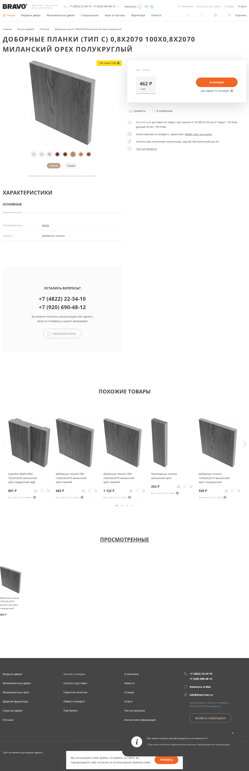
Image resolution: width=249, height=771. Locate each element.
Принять (166, 759)
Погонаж (8, 720)
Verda (45, 225)
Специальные (89, 15)
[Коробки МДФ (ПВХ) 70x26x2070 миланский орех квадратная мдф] (29, 466)
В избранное (164, 111)
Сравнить (139, 111)
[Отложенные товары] (201, 15)
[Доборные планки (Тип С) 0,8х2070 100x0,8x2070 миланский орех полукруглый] (62, 144)
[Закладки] (42, 491)
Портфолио (70, 710)
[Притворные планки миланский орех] (159, 466)
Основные (12, 204)
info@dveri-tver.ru (201, 695)
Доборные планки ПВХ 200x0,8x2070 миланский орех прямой (118, 478)
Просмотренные (124, 539)
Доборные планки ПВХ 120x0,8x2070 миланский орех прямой (71, 478)
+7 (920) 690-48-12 (104, 6)
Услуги (242, 6)
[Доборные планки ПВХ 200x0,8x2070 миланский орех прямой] (122, 466)
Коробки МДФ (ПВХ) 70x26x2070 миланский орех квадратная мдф (22, 478)
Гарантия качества (75, 692)
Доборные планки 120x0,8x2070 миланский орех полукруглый (214, 478)
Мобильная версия (13, 756)
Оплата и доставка (208, 6)
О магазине (131, 674)
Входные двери (30, 15)
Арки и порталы (115, 15)
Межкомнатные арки (16, 692)
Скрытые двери (12, 710)
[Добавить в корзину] (48, 491)
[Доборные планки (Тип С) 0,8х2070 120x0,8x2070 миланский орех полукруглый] (218, 466)
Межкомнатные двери (61, 15)
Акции (11, 15)
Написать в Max (64, 333)
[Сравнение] (36, 491)
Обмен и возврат (74, 701)
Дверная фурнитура (15, 701)
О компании (185, 6)
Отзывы (229, 6)
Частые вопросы (146, 149)
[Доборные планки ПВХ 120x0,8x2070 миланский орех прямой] (75, 466)
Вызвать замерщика (210, 718)
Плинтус (156, 15)
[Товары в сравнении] (215, 15)
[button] (146, 85)
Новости (129, 683)
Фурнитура (138, 15)
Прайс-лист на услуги (198, 134)
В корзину (216, 82)
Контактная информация (140, 720)
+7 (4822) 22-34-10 (80, 6)
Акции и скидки (74, 674)
